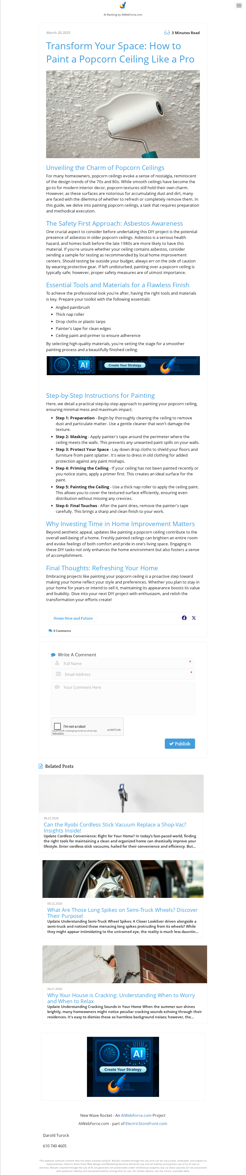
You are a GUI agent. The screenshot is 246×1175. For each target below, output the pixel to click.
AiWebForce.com (136, 1115)
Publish (182, 743)
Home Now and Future (73, 618)
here (186, 1171)
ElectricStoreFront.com (146, 1123)
